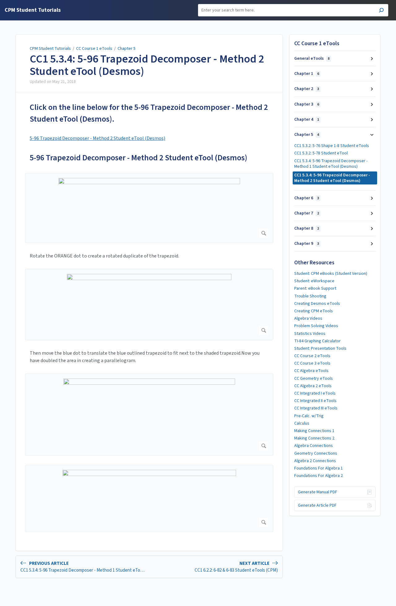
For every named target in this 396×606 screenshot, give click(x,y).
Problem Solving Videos (316, 326)
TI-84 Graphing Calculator (317, 341)
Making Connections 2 (314, 438)
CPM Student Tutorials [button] (33, 10)
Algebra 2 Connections (315, 461)
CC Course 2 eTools (312, 356)
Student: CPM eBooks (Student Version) (330, 274)
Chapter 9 (306, 243)
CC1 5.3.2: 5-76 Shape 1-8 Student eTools (331, 146)
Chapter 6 (306, 198)
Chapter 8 (306, 228)
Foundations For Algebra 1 (318, 468)
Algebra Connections (313, 446)
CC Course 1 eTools (94, 48)
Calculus (301, 423)
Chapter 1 (306, 74)
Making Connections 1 (314, 431)
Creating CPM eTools (313, 311)
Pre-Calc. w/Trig (309, 416)
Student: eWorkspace (314, 281)
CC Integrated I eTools (315, 393)
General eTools (311, 58)
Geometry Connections (315, 453)
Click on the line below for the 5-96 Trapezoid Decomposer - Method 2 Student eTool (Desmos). (149, 113)
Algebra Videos (308, 318)
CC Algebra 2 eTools (313, 386)
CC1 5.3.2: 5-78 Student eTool (321, 153)
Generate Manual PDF (317, 492)
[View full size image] (149, 208)
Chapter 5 (127, 48)
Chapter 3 (306, 104)
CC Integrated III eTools (316, 408)
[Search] (381, 11)
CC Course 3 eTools (312, 363)
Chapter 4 (306, 119)
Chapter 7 (306, 213)
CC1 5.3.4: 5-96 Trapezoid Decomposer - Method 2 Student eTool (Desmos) (147, 65)
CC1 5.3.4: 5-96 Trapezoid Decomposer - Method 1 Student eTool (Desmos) (331, 164)
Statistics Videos (309, 334)
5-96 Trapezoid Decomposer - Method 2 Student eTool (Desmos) (97, 138)
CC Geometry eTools (313, 378)
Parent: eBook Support (315, 288)
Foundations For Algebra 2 (318, 476)
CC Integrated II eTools (315, 401)
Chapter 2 (306, 89)
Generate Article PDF (317, 505)
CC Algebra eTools (311, 371)
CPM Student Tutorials (50, 48)
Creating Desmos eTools (317, 304)
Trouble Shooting (310, 296)
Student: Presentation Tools (320, 348)
